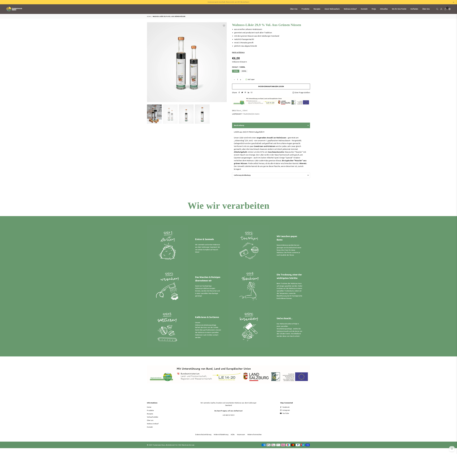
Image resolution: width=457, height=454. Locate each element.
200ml (244, 71)
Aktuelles (384, 9)
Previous (149, 62)
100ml (235, 71)
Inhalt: (238, 67)
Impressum (241, 434)
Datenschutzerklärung (203, 434)
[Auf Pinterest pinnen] (245, 92)
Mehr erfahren (238, 52)
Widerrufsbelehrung (221, 434)
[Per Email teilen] (251, 92)
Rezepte (317, 9)
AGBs (233, 434)
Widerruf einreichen (254, 434)
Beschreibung (239, 125)
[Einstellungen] (448, 9)
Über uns (293, 9)
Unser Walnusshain (332, 9)
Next (225, 62)
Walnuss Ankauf (350, 9)
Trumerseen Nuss (250, 114)
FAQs (374, 9)
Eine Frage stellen (302, 92)
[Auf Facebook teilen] (239, 92)
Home (149, 16)
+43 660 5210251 (228, 415)
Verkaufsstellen (152, 417)
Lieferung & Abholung (242, 175)
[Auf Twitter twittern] (242, 92)
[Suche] (437, 9)
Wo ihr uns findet (399, 9)
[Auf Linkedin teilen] (248, 92)
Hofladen (414, 9)
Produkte (305, 9)
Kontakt (364, 9)
